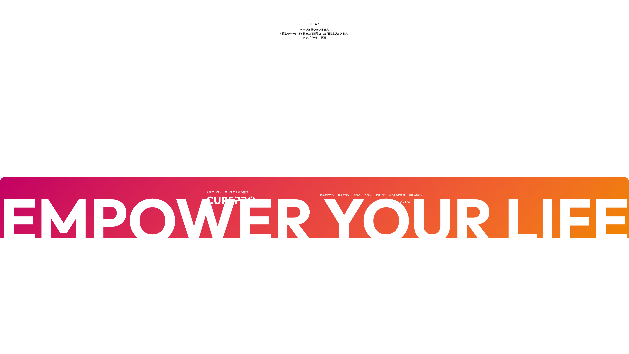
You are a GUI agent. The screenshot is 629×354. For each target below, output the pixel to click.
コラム (367, 195)
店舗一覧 (380, 195)
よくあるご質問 (397, 195)
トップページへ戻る (314, 37)
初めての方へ (327, 195)
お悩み (356, 195)
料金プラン (343, 195)
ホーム (313, 24)
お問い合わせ (416, 195)
